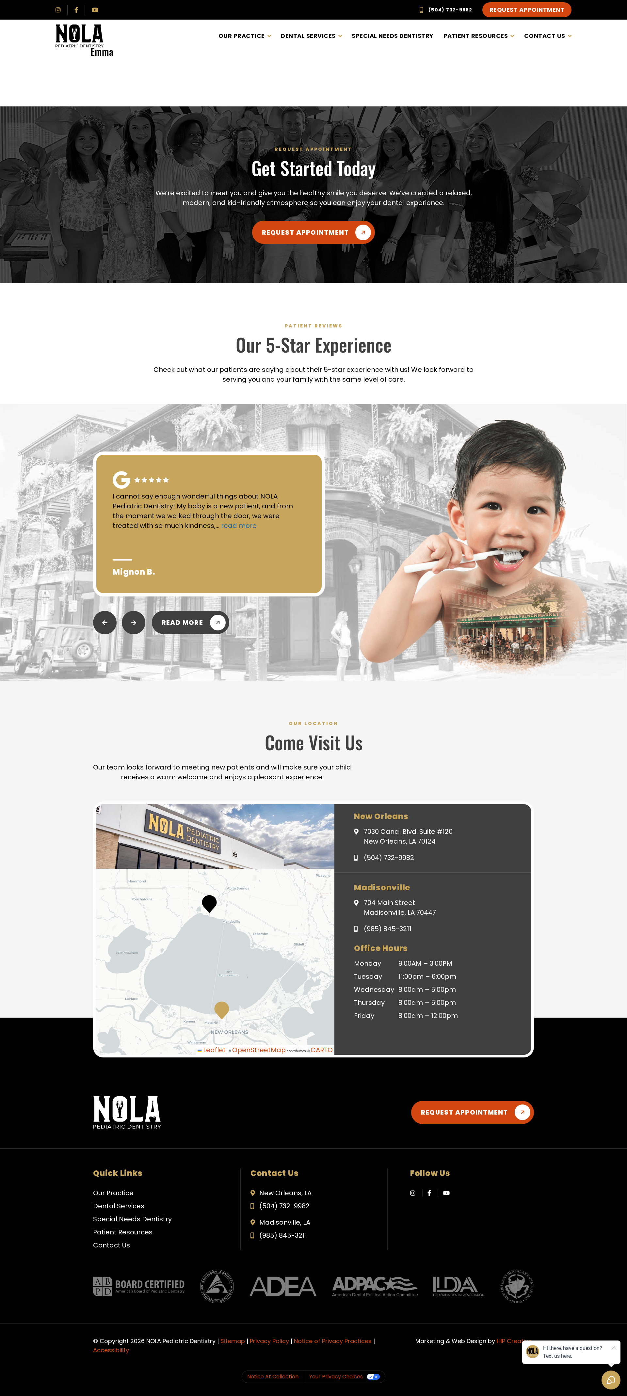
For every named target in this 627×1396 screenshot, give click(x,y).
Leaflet (213, 1050)
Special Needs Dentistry (393, 36)
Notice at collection (272, 1376)
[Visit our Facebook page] (76, 10)
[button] (221, 1010)
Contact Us (544, 36)
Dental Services (308, 36)
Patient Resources (475, 36)
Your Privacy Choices (336, 1376)
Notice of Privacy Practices (333, 1341)
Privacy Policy (269, 1341)
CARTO (322, 1050)
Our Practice (241, 36)
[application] (215, 962)
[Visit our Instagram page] (58, 10)
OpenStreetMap (259, 1050)
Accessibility (111, 1350)
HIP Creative (514, 1341)
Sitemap (232, 1341)
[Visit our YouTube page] (95, 10)
